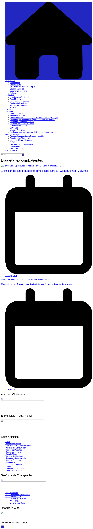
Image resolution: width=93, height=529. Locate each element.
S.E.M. (12, 142)
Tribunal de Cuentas (13, 464)
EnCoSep (14, 128)
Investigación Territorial (19, 97)
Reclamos (9, 111)
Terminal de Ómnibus (18, 105)
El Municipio (10, 81)
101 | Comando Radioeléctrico (17, 495)
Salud (7, 442)
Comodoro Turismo (13, 452)
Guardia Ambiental (17, 130)
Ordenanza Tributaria (18, 91)
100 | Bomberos (11, 493)
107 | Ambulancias (12, 501)
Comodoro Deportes (13, 450)
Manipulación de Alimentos (21, 140)
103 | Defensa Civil (13, 497)
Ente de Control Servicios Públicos (19, 446)
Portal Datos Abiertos (18, 99)
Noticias (13, 93)
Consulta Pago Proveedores (21, 144)
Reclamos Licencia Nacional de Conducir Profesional (31, 132)
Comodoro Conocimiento (15, 458)
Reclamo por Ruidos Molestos (22, 124)
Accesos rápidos (12, 134)
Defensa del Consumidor (20, 126)
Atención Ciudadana (18, 113)
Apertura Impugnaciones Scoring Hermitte (27, 136)
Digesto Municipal (17, 89)
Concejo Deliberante (13, 460)
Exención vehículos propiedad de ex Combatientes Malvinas (37, 284)
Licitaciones (15, 146)
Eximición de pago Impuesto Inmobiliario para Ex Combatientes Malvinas (44, 170)
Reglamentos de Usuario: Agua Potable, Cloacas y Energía (34, 118)
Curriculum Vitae (16, 148)
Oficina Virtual (11, 150)
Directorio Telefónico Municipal (22, 87)
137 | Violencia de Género (15, 503)
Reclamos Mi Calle (17, 116)
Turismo (13, 107)
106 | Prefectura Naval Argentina (18, 499)
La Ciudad (9, 95)
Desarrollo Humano (13, 444)
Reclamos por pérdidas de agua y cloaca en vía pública (32, 120)
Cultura (8, 466)
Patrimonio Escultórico (19, 103)
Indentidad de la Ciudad (19, 101)
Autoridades (15, 83)
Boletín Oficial (15, 85)
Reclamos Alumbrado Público (22, 122)
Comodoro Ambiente (13, 462)
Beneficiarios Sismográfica (21, 138)
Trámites (8, 109)
